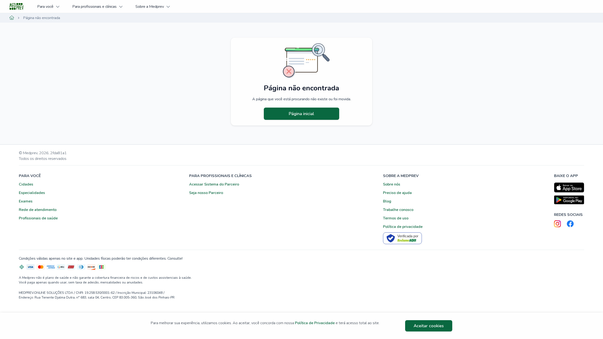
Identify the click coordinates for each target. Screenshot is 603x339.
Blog (387, 201)
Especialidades (32, 192)
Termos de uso (395, 218)
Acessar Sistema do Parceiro (214, 184)
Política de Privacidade (315, 323)
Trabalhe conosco (398, 209)
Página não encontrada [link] (41, 17)
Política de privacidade (403, 226)
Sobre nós (391, 184)
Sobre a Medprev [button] (149, 6)
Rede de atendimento (38, 209)
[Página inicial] (11, 18)
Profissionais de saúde (38, 218)
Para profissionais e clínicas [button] (94, 6)
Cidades (26, 184)
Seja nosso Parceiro (206, 192)
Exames (26, 201)
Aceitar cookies (429, 326)
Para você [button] (45, 6)
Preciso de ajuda (397, 192)
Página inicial (301, 114)
